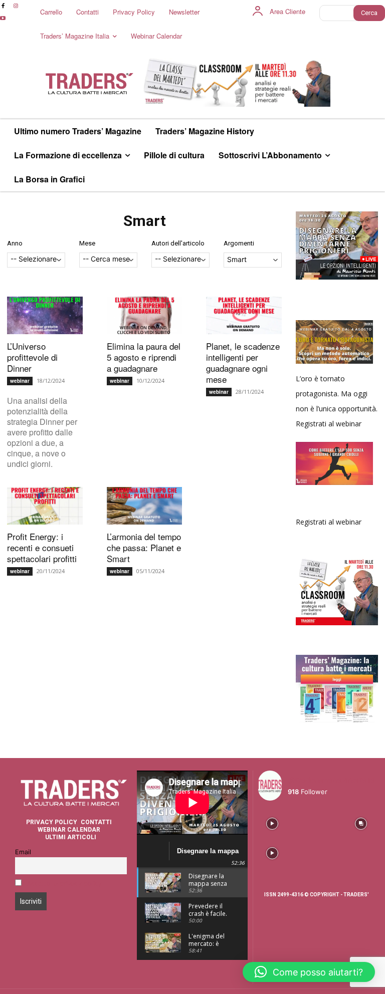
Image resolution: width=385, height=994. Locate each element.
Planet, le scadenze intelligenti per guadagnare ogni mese (243, 362)
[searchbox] (36, 260)
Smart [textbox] (237, 259)
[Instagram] (15, 6)
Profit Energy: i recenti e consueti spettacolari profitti (42, 547)
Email (23, 852)
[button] (309, 972)
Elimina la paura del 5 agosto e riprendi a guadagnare (143, 357)
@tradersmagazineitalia (331, 780)
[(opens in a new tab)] (45, 315)
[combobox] (36, 260)
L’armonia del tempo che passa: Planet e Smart (144, 547)
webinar (20, 380)
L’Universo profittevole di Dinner (32, 357)
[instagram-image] (272, 822)
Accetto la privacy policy (64, 883)
